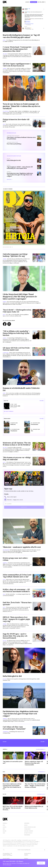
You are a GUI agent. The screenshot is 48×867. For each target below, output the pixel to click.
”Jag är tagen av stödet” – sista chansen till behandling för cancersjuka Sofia (20, 167)
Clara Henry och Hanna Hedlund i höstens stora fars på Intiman (21, 138)
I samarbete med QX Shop (12, 142)
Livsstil (8, 165)
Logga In (27, 2)
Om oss (25, 825)
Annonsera (26, 823)
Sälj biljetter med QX (8, 411)
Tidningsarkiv (27, 829)
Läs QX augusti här (7, 247)
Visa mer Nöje (41, 771)
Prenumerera (34, 2)
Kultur (8, 158)
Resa (4, 829)
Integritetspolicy (28, 832)
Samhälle (9, 171)
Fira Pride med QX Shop (14, 144)
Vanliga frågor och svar (30, 827)
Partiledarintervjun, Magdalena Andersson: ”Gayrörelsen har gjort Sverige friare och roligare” (20, 175)
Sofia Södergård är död (14, 160)
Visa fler (9, 179)
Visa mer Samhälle (40, 749)
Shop (4, 832)
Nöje (4, 825)
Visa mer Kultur (40, 794)
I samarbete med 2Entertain (13, 135)
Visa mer (41, 400)
